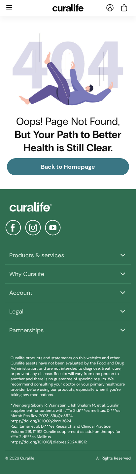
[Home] (68, 207)
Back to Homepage (68, 167)
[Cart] (124, 8)
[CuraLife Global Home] (68, 8)
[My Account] (110, 8)
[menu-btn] (9, 8)
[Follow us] (13, 228)
